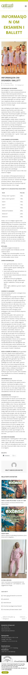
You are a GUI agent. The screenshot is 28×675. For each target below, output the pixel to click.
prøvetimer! (5, 533)
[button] (26, 6)
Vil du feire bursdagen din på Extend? (12, 606)
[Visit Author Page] (14, 465)
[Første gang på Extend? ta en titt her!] (14, 489)
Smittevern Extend (21, 618)
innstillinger (8, 669)
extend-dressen (6, 580)
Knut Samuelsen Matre (8, 85)
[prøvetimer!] (14, 519)
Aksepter (5, 672)
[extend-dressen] (14, 558)
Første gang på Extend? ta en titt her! (13, 500)
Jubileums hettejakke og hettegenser (8, 618)
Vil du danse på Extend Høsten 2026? (12, 609)
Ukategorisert (20, 85)
